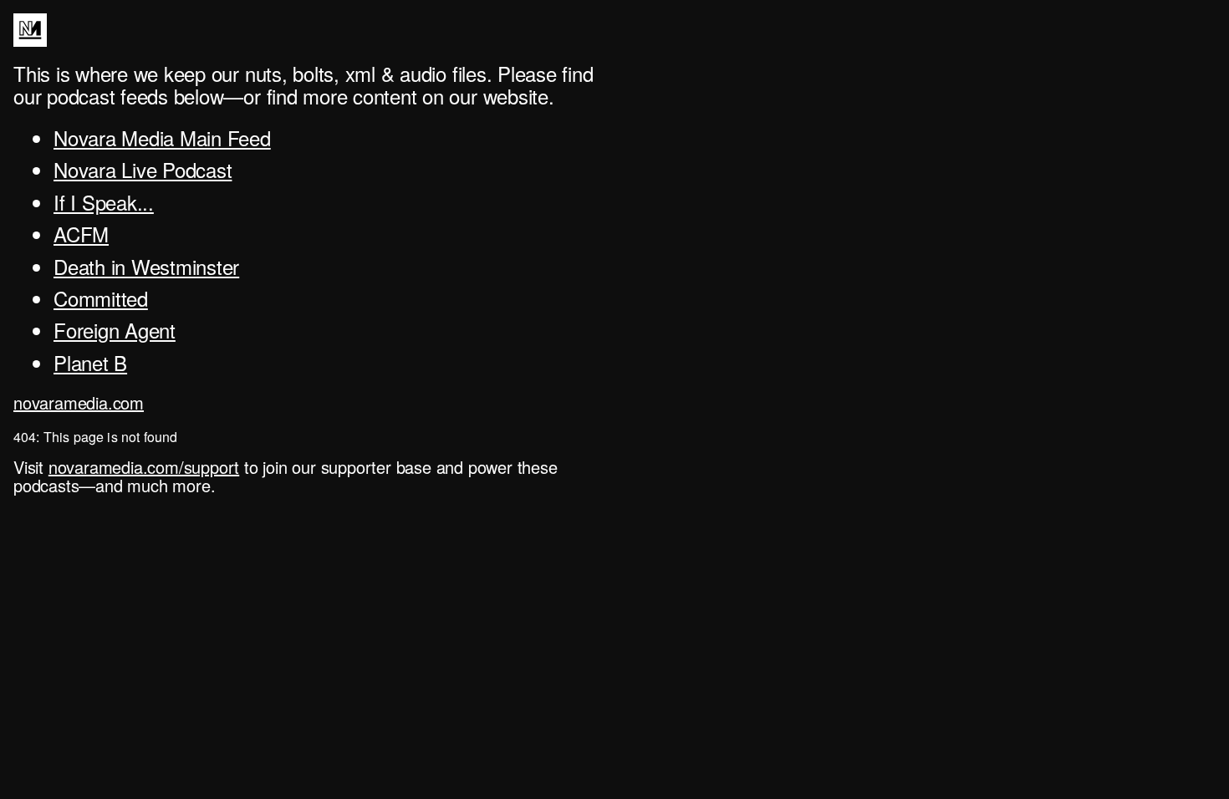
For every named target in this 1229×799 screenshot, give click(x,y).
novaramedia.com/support (143, 467)
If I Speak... (104, 201)
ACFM (81, 233)
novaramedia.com (78, 402)
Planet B (90, 362)
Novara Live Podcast (143, 169)
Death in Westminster (146, 266)
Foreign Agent (115, 329)
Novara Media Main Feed (162, 137)
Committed (101, 298)
